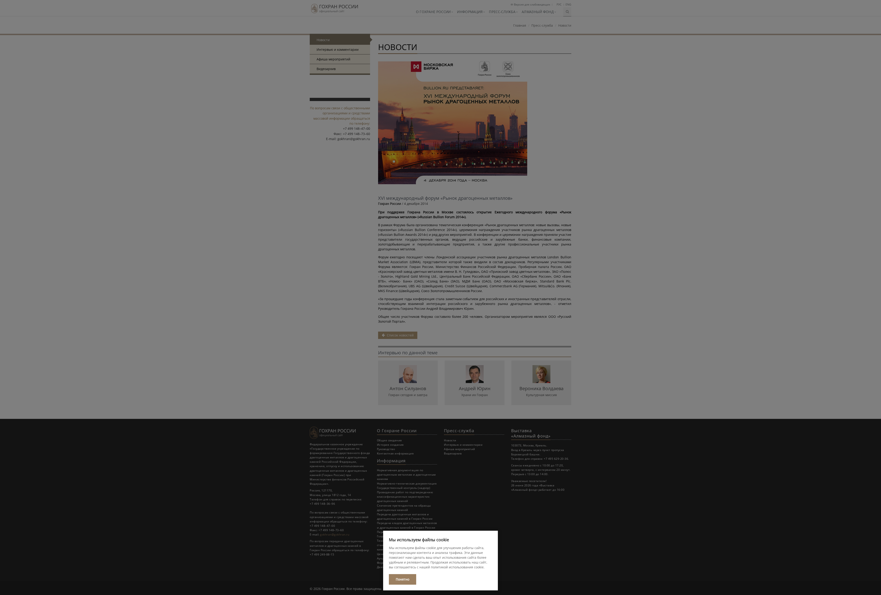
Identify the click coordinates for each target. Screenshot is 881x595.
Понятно (402, 579)
